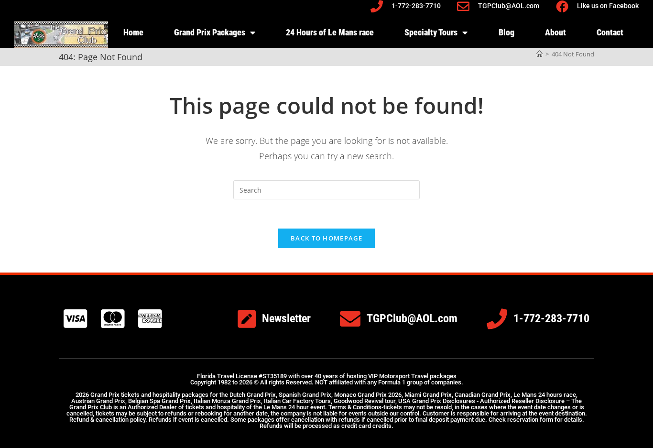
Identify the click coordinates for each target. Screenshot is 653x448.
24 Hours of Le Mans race (330, 32)
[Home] (539, 54)
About (555, 32)
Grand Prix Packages (209, 32)
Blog (506, 32)
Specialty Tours (430, 32)
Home (133, 32)
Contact (610, 32)
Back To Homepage (326, 238)
